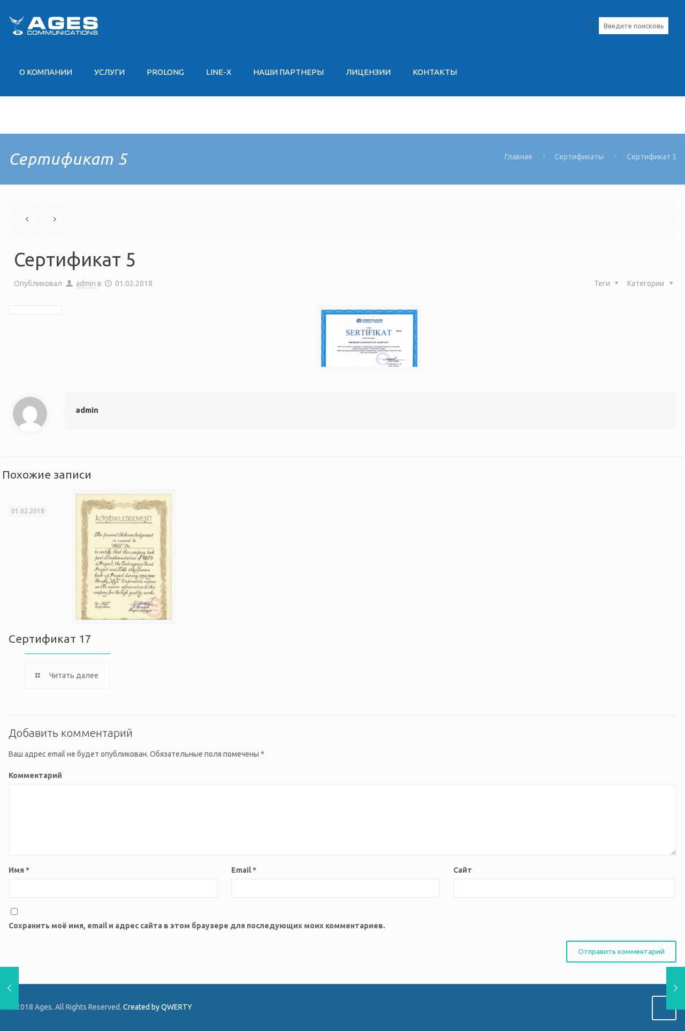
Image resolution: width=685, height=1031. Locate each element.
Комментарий (35, 775)
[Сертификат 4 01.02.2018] (9, 988)
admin (86, 283)
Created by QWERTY (157, 1007)
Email (243, 870)
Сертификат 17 (50, 638)
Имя (19, 870)
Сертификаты (579, 156)
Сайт (462, 870)
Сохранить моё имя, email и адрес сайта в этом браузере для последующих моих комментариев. (197, 925)
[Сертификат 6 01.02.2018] (675, 988)
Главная (518, 156)
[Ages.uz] (53, 24)
